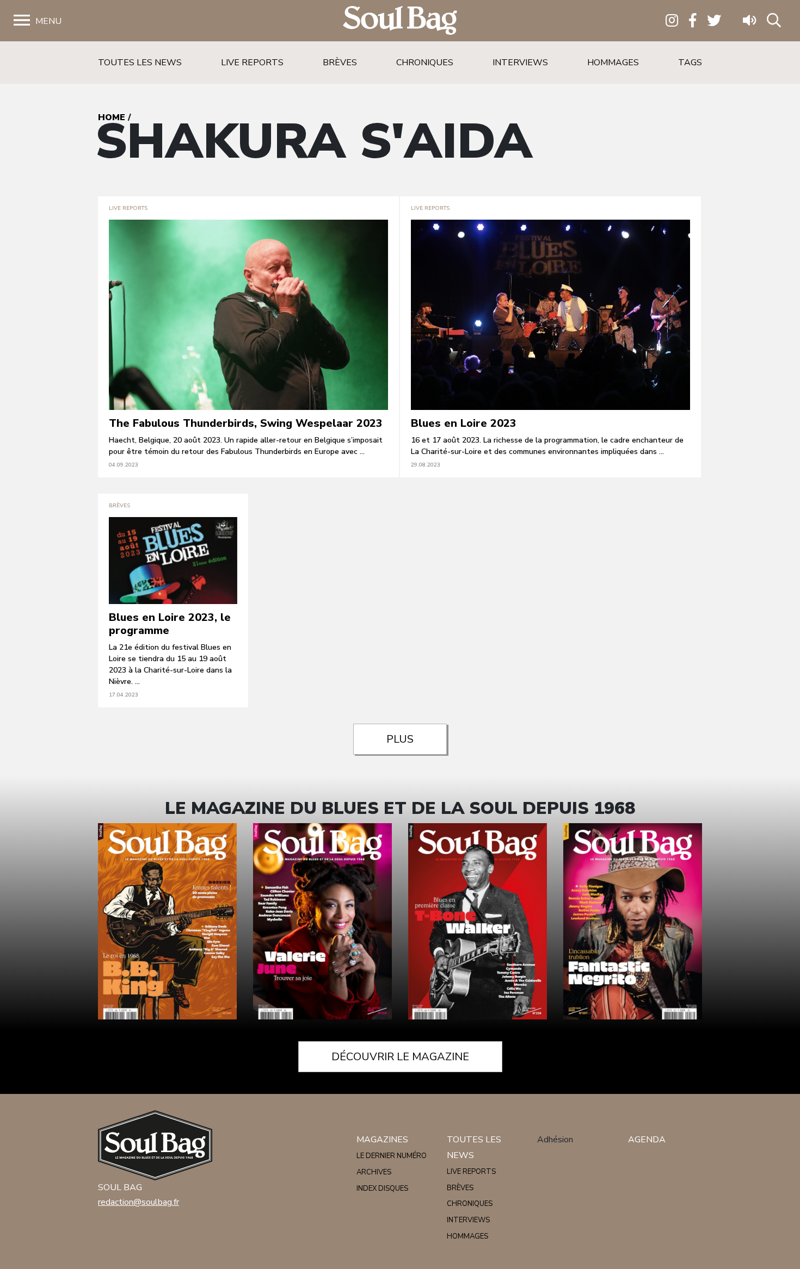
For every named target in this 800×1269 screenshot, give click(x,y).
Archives (373, 1172)
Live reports (252, 63)
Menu (48, 21)
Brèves (340, 63)
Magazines (382, 1140)
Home (111, 117)
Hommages (613, 63)
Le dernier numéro (391, 1156)
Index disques (382, 1188)
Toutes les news (140, 63)
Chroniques (424, 63)
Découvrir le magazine (400, 1056)
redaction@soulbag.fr (138, 1202)
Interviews (520, 63)
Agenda (647, 1140)
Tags (690, 63)
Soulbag (400, 21)
